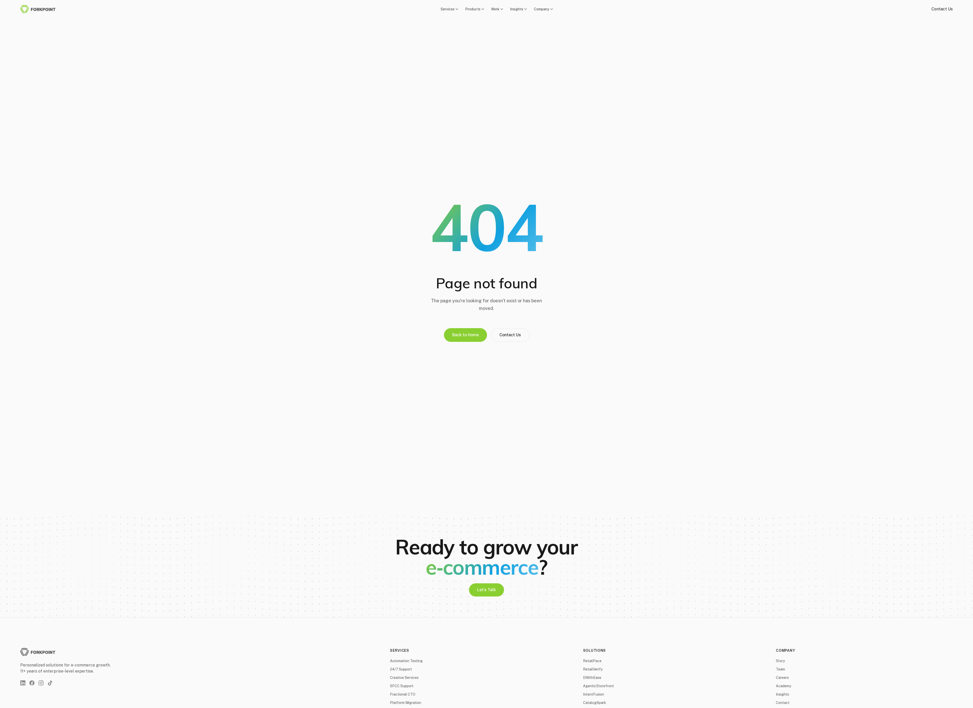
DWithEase (592, 678)
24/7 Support (401, 669)
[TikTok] (50, 682)
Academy (783, 686)
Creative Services (404, 678)
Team (780, 669)
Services (448, 9)
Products (472, 9)
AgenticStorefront (598, 686)
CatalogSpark (594, 703)
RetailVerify (593, 669)
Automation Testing (406, 661)
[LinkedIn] (22, 682)
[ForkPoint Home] (41, 9)
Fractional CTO (402, 694)
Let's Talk (486, 589)
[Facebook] (31, 682)
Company (541, 9)
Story (780, 661)
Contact (783, 703)
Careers (782, 678)
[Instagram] (41, 682)
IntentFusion (593, 694)
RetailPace (592, 661)
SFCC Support (402, 686)
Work (495, 9)
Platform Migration (405, 703)
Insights (516, 9)
